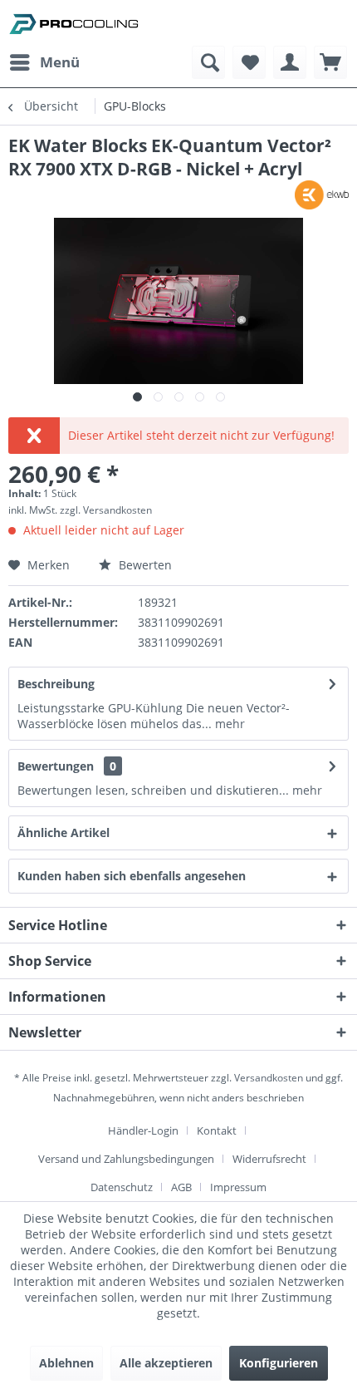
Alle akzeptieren (166, 1363)
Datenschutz (121, 1187)
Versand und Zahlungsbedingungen (126, 1158)
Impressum (238, 1187)
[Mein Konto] (289, 62)
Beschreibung (56, 684)
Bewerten (143, 565)
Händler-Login (143, 1130)
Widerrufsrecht (269, 1158)
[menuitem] (44, 62)
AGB (181, 1187)
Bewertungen (55, 766)
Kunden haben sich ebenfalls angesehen (131, 876)
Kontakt (217, 1130)
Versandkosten (268, 1078)
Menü (60, 61)
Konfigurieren (278, 1363)
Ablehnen (66, 1363)
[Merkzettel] (249, 62)
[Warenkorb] (330, 62)
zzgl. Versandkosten (106, 510)
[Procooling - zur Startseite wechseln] (73, 22)
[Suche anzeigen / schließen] (208, 62)
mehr (228, 723)
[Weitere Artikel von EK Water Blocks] (322, 194)
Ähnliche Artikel (63, 832)
